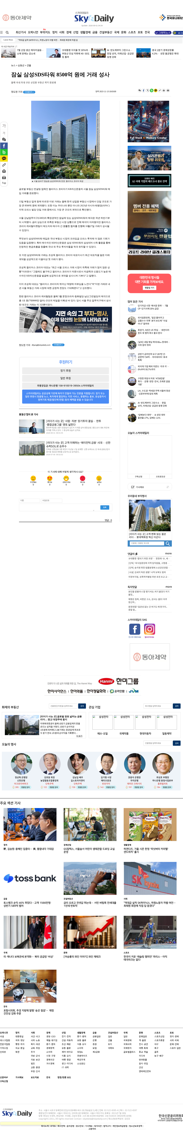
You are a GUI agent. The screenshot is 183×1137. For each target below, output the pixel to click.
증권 (95, 1044)
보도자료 (35, 1077)
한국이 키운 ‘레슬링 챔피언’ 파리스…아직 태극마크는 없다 (145, 958)
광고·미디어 (67, 1064)
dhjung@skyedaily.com (41, 345)
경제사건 (50, 1060)
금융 (95, 32)
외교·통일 (19, 1048)
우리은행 (134, 781)
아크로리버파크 (21, 784)
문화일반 (143, 1037)
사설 (2, 1037)
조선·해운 (66, 1044)
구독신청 (138, 477)
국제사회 (128, 1044)
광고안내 (79, 1126)
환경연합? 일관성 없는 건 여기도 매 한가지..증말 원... (147, 608)
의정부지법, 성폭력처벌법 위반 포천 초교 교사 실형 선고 (150, 577)
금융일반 (97, 1037)
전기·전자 (66, 1037)
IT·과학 (65, 1068)
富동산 (21, 65)
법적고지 (107, 1126)
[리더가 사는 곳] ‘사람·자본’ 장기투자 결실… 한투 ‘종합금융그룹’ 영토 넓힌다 (73, 423)
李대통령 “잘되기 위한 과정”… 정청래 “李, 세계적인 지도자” (150, 559)
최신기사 (21, 32)
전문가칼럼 (5, 1044)
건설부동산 (105, 32)
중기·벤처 (81, 1037)
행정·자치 (19, 1044)
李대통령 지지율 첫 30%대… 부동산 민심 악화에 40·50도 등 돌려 (76, 53)
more (168, 553)
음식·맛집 (143, 1064)
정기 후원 (65, 370)
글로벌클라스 (130, 1052)
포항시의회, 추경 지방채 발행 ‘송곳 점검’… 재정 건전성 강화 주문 (29, 1012)
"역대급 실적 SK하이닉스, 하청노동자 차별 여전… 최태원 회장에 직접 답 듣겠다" (150, 904)
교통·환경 (35, 1068)
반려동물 (143, 1060)
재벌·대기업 (51, 1040)
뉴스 (13, 65)
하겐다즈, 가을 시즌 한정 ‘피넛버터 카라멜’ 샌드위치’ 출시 (146, 850)
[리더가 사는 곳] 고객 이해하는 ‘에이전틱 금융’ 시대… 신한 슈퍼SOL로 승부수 (78, 445)
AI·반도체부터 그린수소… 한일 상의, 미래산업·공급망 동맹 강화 (120, 53)
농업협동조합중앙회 (49, 781)
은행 (95, 1040)
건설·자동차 (67, 1040)
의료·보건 (35, 1060)
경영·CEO (50, 1037)
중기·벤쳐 (50, 1044)
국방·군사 (35, 1056)
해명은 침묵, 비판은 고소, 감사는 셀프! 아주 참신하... (147, 600)
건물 (29, 65)
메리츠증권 (106, 781)
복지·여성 (35, 1044)
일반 (110, 1037)
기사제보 (139, 487)
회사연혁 (61, 1126)
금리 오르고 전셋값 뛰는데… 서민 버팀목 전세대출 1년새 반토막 (90, 904)
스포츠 (132, 32)
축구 (156, 1048)
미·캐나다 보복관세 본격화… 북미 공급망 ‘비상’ (28, 956)
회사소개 (45, 1126)
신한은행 (21, 781)
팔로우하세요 (149, 637)
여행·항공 (66, 1060)
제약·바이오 (67, 1052)
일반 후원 (65, 378)
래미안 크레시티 (134, 784)
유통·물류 (66, 1048)
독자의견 (98, 1126)
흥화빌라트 (163, 784)
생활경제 (85, 32)
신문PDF (4, 1077)
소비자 (49, 1052)
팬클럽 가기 (149, 288)
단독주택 (49, 784)
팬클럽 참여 (25, 787)
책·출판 (142, 1040)
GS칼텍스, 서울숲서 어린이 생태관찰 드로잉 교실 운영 (40, 40)
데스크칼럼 (5, 1040)
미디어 (142, 1056)
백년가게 (81, 1060)
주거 (33, 1052)
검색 (82, 706)
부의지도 (45, 32)
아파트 (111, 1048)
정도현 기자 (22, 92)
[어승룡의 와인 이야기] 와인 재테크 (82, 956)
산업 (75, 32)
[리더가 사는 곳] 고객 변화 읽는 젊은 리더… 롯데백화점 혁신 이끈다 (147, 535)
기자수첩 (4, 1048)
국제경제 (128, 1040)
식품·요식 (66, 1056)
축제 (146, 1048)
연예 (177, 1044)
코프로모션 (160, 477)
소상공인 (81, 1064)
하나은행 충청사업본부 (162, 781)
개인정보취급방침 (120, 1126)
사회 (61, 32)
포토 (140, 32)
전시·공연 (143, 1044)
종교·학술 (143, 1052)
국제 (116, 32)
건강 (141, 1068)
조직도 (53, 1126)
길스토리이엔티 (78, 781)
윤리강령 (70, 1126)
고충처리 (92, 1129)
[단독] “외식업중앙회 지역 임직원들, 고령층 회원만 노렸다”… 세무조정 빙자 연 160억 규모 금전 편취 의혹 (150, 563)
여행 (141, 1048)
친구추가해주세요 (135, 637)
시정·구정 (50, 1056)
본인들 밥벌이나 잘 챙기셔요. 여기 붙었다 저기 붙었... (148, 593)
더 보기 (79, 736)
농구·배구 (158, 1056)
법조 (33, 1064)
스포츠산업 (159, 1037)
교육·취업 (35, 1048)
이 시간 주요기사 (8, 47)
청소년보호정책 (135, 1126)
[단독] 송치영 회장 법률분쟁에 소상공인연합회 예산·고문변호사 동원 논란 (150, 568)
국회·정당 (19, 1040)
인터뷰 (3, 1052)
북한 (17, 1052)
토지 (110, 1044)
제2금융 (96, 1052)
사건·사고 (35, 1037)
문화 (123, 32)
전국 (48, 1077)
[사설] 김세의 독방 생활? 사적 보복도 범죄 (147, 572)
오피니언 (33, 32)
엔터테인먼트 (145, 1071)
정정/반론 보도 (64, 1077)
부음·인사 (35, 1071)
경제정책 (50, 1048)
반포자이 (106, 784)
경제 (68, 32)
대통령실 (19, 1037)
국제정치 (128, 1048)
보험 (95, 1048)
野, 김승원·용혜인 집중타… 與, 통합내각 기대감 (29, 849)
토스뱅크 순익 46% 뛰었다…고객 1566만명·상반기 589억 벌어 (28, 904)
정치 (54, 32)
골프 (156, 1052)
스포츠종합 (159, 1040)
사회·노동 (35, 1040)
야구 (156, 1044)
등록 (104, 507)
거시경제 (50, 1064)
